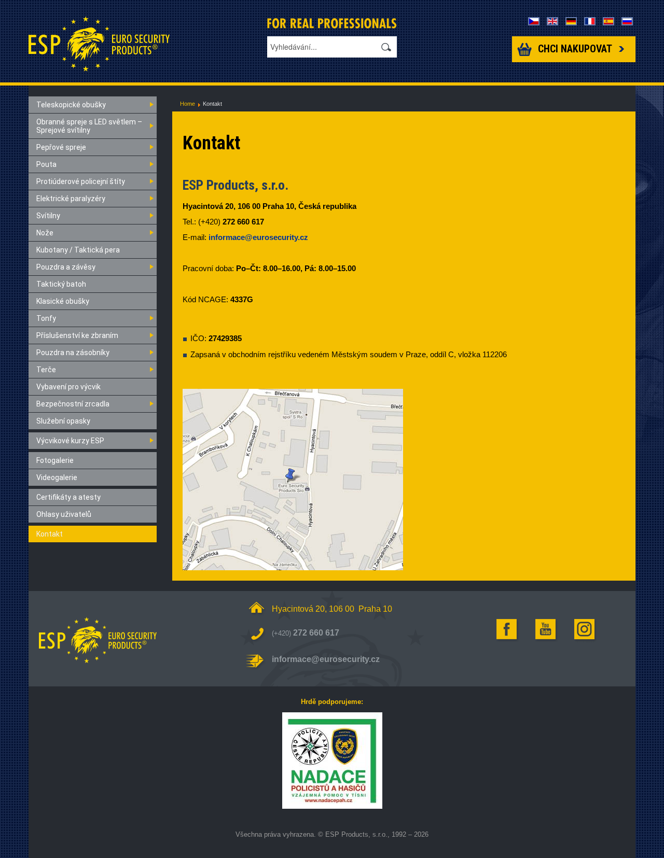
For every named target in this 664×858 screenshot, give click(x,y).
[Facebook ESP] (507, 629)
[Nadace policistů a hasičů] (332, 760)
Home (187, 104)
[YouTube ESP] (546, 629)
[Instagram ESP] (585, 629)
